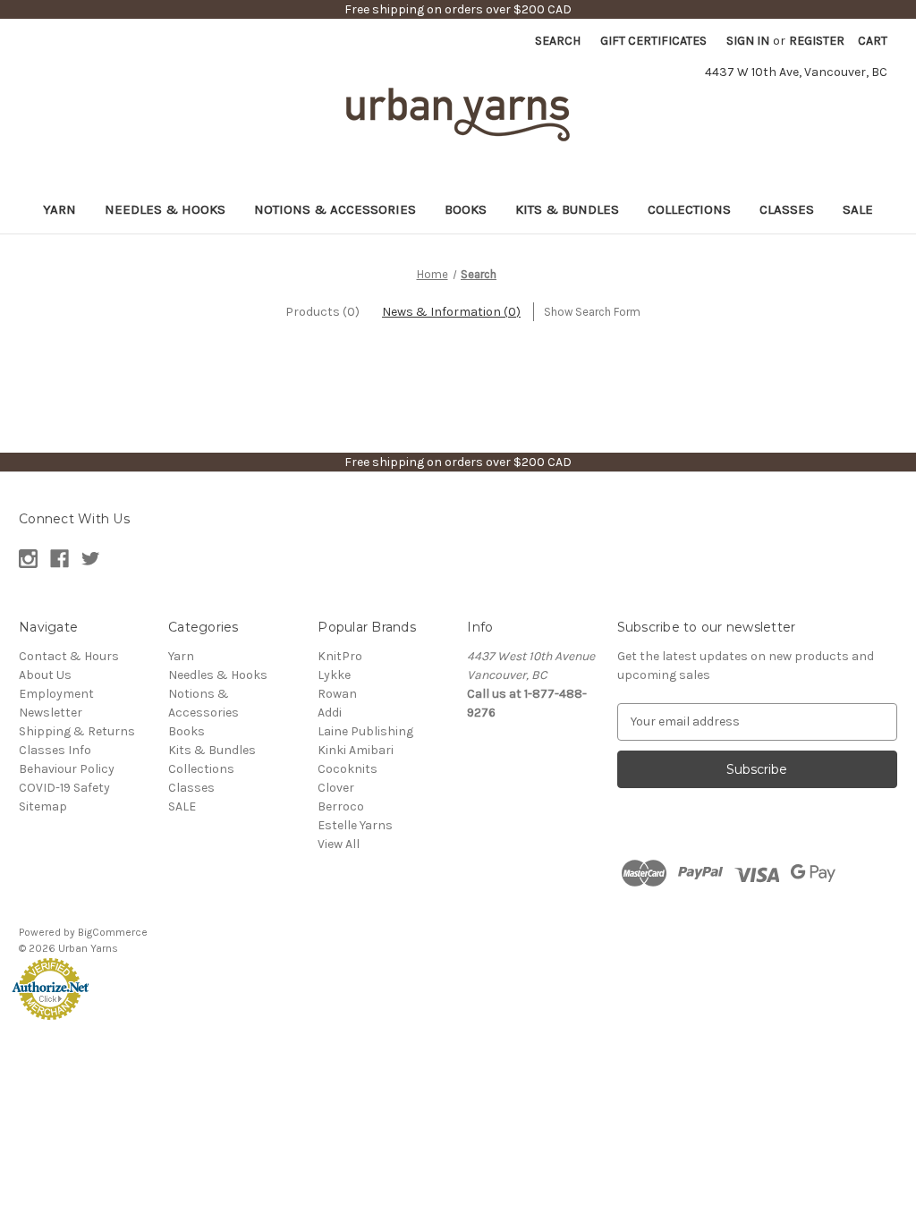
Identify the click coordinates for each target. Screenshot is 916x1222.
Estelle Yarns (355, 825)
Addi (330, 712)
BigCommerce (113, 932)
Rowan (337, 693)
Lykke (334, 675)
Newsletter (50, 712)
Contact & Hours (69, 656)
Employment (56, 693)
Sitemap (43, 806)
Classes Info (55, 750)
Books (466, 209)
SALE (858, 209)
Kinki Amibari (356, 750)
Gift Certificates (653, 40)
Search (558, 40)
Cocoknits (347, 768)
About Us (45, 675)
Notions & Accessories (335, 209)
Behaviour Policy (66, 768)
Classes (786, 209)
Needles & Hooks (165, 209)
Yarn (59, 209)
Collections (689, 209)
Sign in (747, 40)
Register (816, 40)
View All (339, 844)
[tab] (322, 311)
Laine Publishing (365, 731)
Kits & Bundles (567, 209)
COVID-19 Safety (64, 787)
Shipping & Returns (77, 731)
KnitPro (340, 656)
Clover (336, 787)
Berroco (341, 806)
